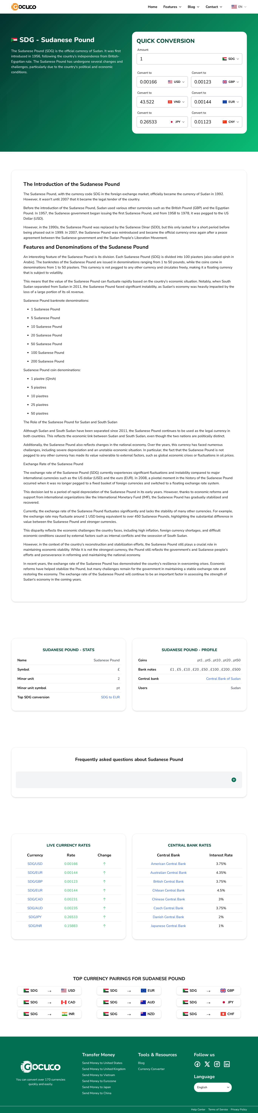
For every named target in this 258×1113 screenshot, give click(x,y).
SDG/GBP (35, 881)
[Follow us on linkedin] (226, 1064)
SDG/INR (35, 926)
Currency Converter (151, 1069)
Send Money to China (96, 1093)
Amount (142, 50)
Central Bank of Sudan (223, 678)
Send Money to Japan (96, 1087)
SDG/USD (35, 863)
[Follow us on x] (207, 1064)
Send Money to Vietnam (98, 1075)
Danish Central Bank (168, 917)
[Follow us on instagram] (217, 1064)
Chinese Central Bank (168, 899)
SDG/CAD (35, 899)
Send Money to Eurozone (99, 1081)
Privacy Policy (239, 1109)
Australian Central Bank (168, 872)
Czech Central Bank (168, 908)
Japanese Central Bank (168, 926)
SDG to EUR (110, 697)
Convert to (144, 73)
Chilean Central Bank (168, 890)
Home (152, 7)
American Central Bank (168, 863)
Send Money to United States (102, 1063)
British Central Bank (168, 881)
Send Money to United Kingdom (104, 1069)
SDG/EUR (35, 872)
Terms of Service (218, 1109)
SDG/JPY (35, 917)
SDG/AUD (35, 908)
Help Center (198, 1109)
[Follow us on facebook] (197, 1064)
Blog (141, 1063)
